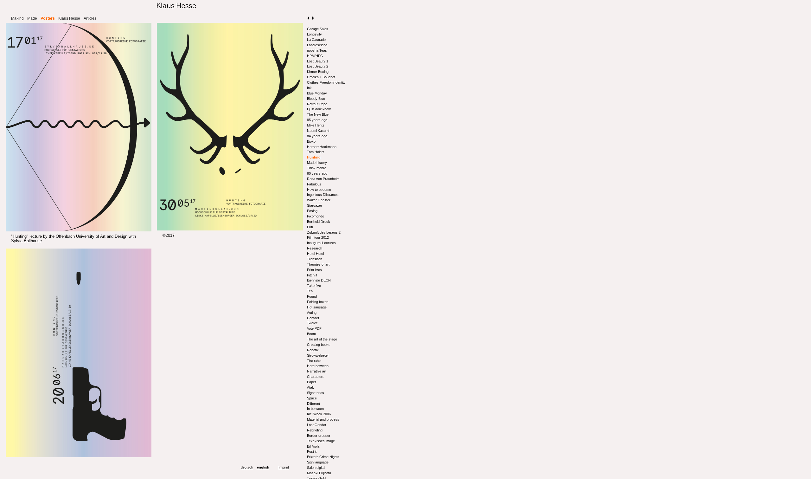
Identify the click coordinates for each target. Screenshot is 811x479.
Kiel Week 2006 (319, 414)
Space (312, 398)
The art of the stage (322, 339)
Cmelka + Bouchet (321, 77)
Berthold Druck (318, 221)
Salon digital (316, 467)
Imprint (283, 467)
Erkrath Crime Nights (323, 457)
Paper (311, 382)
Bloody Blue (316, 98)
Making (17, 18)
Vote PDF (314, 328)
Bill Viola (313, 446)
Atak (310, 387)
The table (314, 361)
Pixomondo (315, 216)
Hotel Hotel (315, 254)
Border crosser (318, 435)
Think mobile (316, 168)
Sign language (318, 462)
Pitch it (312, 275)
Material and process (323, 419)
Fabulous (314, 184)
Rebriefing (314, 430)
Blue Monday (317, 93)
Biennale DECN (319, 280)
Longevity (314, 34)
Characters (315, 377)
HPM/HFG (315, 56)
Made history (317, 163)
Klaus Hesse (69, 18)
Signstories (315, 393)
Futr (310, 227)
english (263, 467)
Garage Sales (317, 29)
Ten (310, 291)
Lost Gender (316, 425)
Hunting (314, 157)
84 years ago (317, 136)
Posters (48, 18)
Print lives (314, 270)
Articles (90, 18)
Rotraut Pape (317, 104)
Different (313, 403)
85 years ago (317, 120)
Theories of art (318, 264)
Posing (312, 211)
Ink (309, 88)
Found (312, 296)
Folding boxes (318, 302)
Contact (313, 318)
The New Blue (318, 114)
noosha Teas (317, 50)
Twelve (312, 323)
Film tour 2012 (318, 237)
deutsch (247, 467)
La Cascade (316, 40)
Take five (314, 286)
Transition (314, 259)
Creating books (318, 344)
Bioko (311, 141)
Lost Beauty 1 (317, 61)
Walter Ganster (318, 200)
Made (32, 18)
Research (314, 248)
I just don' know (319, 109)
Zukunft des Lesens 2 (324, 232)
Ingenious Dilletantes (323, 195)
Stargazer (314, 205)
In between (315, 409)
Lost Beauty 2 (317, 66)
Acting (311, 312)
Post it (311, 451)
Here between (318, 366)
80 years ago (317, 173)
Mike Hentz (315, 125)
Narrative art (316, 371)
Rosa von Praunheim (323, 179)
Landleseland (317, 45)
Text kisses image (321, 441)
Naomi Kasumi (318, 131)
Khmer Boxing (318, 72)
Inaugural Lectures (321, 243)
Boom (311, 334)
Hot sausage (317, 307)
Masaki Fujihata (319, 473)
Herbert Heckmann (321, 147)
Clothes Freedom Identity (326, 82)
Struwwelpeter (318, 355)
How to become (319, 189)
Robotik (313, 350)
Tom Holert (315, 152)
